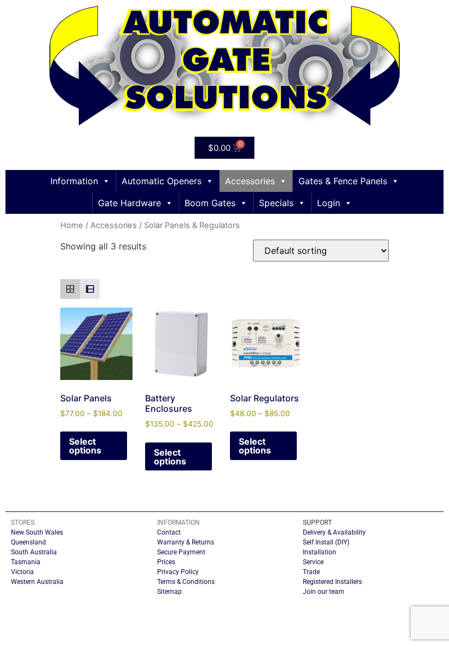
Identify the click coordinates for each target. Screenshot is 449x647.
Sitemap (169, 591)
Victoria (22, 572)
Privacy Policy (178, 572)
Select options (85, 446)
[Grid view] (70, 289)
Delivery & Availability (334, 532)
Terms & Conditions (186, 582)
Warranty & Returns (185, 542)
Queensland (28, 542)
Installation (319, 552)
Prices (166, 562)
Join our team (323, 591)
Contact (169, 532)
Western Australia (37, 582)
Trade (311, 572)
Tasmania (26, 562)
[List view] (90, 289)
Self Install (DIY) (326, 542)
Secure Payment (181, 552)
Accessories (113, 225)
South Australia (34, 552)
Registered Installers (332, 582)
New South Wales (37, 532)
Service (313, 562)
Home (71, 225)
